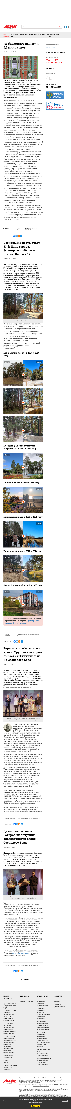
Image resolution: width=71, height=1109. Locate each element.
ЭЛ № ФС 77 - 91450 (44, 1081)
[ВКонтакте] (14, 236)
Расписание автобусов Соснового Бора (42, 1004)
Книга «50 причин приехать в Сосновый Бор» (9, 1012)
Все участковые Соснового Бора (42, 1054)
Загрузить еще (24, 979)
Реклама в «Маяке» (27, 1002)
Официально (32, 34)
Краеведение (8, 1055)
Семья (38, 818)
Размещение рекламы (25, 1084)
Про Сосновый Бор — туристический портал (10, 1006)
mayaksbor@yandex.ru (34, 1082)
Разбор (5, 1063)
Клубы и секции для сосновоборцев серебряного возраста (43, 1043)
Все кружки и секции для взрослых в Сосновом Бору (42, 1035)
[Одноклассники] (19, 236)
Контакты (40, 34)
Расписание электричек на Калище (41, 1010)
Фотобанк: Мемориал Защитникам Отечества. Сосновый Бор (8, 1048)
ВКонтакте (57, 1004)
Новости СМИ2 (50, 47)
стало (22, 623)
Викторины (7, 1057)
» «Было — (15, 623)
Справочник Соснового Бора (42, 1022)
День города (23, 634)
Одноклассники (59, 1007)
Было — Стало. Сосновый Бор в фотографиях (8, 1019)
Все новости (6, 35)
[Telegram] (16, 236)
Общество (7, 229)
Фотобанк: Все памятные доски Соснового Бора (9, 1032)
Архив (5, 1060)
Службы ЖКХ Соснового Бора (42, 1063)
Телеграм (57, 1002)
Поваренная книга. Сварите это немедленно (10, 1067)
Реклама (46, 34)
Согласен (35, 1106)
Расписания (24, 34)
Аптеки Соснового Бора (43, 1050)
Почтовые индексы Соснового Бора (44, 1059)
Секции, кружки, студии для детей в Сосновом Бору (43, 1027)
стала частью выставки (20, 954)
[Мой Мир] (21, 236)
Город (18, 229)
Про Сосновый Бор (54, 35)
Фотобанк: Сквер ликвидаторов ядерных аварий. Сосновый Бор (9, 1039)
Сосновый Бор (14, 35)
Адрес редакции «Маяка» (25, 1077)
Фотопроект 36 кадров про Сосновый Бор (8, 1025)
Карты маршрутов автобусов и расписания (43, 1016)
